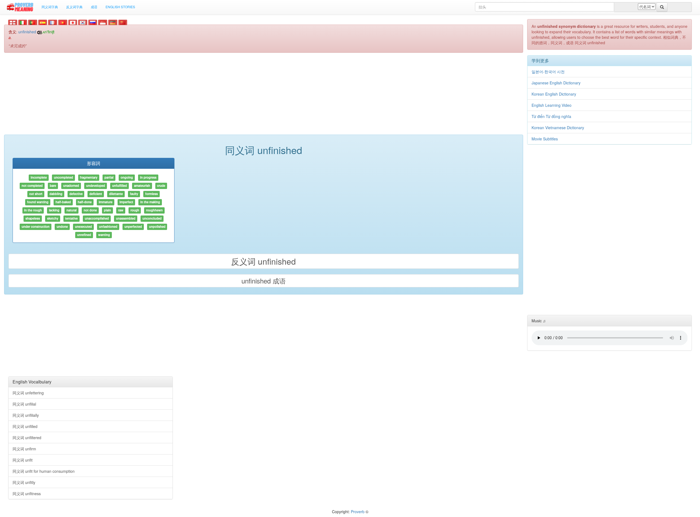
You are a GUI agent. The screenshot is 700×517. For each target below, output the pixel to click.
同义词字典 (50, 6)
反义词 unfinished (263, 261)
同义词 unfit (23, 460)
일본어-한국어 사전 (548, 71)
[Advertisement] (264, 96)
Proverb (357, 511)
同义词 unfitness (27, 493)
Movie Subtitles (545, 138)
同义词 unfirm (24, 448)
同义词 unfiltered (27, 437)
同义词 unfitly (24, 482)
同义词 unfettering (28, 392)
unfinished (27, 31)
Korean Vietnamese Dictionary (558, 127)
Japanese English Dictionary (556, 82)
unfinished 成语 (263, 280)
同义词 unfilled (25, 426)
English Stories (120, 6)
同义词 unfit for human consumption (44, 471)
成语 (94, 6)
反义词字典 (74, 6)
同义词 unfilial (24, 404)
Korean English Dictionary (554, 94)
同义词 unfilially (26, 415)
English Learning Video (551, 105)
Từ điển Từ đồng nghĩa (551, 116)
